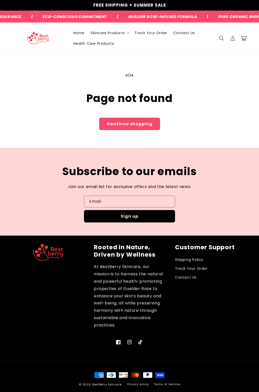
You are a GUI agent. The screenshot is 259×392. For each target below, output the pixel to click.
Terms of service (167, 384)
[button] (110, 33)
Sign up (129, 216)
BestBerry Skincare (107, 384)
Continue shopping (130, 124)
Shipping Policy (189, 259)
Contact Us (186, 277)
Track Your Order (191, 268)
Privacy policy (138, 384)
